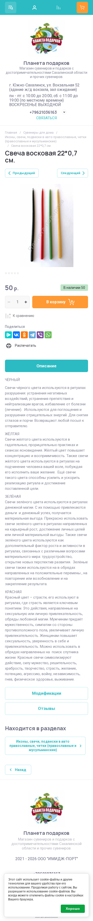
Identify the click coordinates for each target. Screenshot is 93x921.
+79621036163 (43, 112)
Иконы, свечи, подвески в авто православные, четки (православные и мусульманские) (45, 139)
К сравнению (23, 316)
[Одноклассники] (24, 334)
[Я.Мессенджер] (8, 334)
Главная (11, 132)
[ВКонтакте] (16, 334)
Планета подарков (46, 63)
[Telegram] (32, 334)
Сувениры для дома (38, 132)
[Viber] (40, 334)
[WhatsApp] (48, 334)
